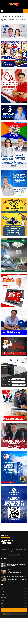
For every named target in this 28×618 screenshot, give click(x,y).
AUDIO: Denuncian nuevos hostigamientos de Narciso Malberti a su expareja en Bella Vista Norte (16, 571)
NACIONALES (13, 591)
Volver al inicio (4, 21)
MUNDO (13, 594)
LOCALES (13, 588)
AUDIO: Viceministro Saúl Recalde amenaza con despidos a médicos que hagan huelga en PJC (16, 564)
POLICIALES (13, 597)
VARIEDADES (13, 603)
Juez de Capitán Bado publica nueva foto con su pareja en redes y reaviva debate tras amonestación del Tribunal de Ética (16, 578)
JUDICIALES (13, 606)
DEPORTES (13, 600)
